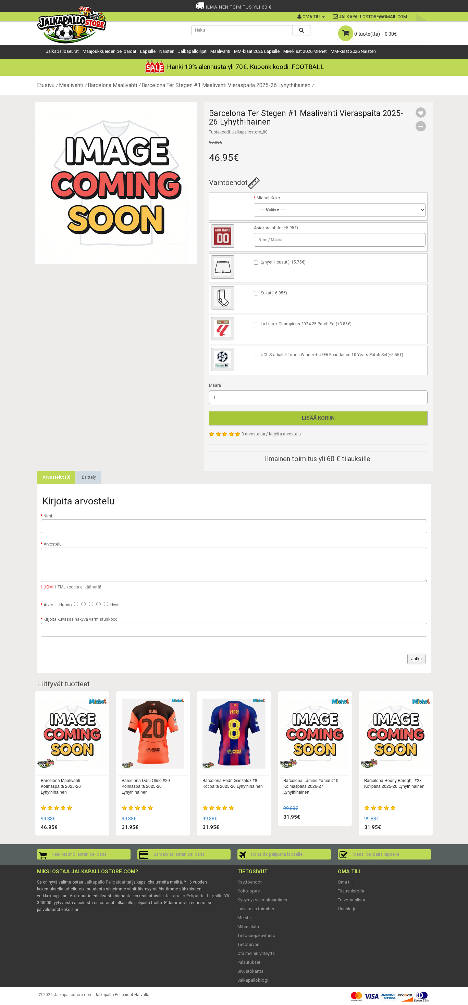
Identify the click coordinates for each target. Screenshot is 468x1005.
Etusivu (45, 85)
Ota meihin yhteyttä (256, 953)
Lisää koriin (318, 418)
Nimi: (48, 516)
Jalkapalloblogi (252, 980)
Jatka (416, 658)
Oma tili (345, 882)
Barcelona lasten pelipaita (179, 854)
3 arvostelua (253, 434)
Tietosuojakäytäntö (256, 935)
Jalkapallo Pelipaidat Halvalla (122, 994)
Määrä (215, 385)
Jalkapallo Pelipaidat (104, 882)
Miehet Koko (268, 198)
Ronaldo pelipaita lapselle (277, 854)
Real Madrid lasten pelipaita (79, 854)
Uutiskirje (347, 908)
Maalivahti (220, 51)
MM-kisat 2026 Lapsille (257, 51)
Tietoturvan (248, 944)
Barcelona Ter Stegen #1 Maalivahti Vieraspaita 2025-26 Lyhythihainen (225, 85)
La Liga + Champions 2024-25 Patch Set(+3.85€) (306, 324)
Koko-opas (248, 890)
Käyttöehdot (249, 882)
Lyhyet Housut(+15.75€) (283, 262)
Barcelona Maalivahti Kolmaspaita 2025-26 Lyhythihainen (61, 786)
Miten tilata (248, 926)
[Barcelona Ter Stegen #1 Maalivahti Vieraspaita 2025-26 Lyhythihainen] (116, 183)
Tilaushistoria (351, 890)
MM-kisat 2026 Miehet (305, 51)
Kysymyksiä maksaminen (262, 899)
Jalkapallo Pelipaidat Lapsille (193, 895)
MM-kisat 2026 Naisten (353, 51)
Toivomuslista (351, 899)
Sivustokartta (250, 971)
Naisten (166, 51)
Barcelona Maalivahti (112, 85)
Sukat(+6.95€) (274, 293)
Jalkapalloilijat (192, 51)
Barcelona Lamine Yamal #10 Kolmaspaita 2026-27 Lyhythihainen (310, 786)
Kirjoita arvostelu (285, 434)
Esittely (89, 477)
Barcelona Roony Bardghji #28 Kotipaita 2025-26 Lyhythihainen (394, 783)
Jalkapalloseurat (62, 51)
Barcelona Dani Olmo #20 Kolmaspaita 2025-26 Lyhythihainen (146, 786)
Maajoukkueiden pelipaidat (109, 51)
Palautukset (248, 962)
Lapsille (148, 51)
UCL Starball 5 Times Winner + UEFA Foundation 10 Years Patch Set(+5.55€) (332, 354)
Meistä (244, 917)
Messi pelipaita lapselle (376, 854)
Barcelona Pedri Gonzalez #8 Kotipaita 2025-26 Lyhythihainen (232, 783)
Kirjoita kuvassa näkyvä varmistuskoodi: (82, 619)
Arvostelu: (53, 544)
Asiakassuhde (267, 227)
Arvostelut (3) (56, 477)
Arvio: (49, 605)
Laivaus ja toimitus (255, 908)
